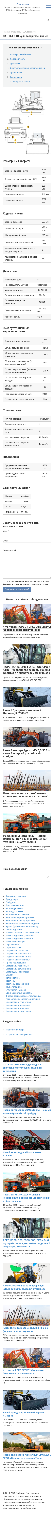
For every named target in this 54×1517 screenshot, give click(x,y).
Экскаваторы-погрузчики (18, 1011)
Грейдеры (11, 902)
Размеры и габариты (20, 54)
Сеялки (9, 975)
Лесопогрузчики (14, 929)
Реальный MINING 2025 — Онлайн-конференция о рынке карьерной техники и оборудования (25, 839)
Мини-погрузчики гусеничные (20, 935)
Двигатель (15, 63)
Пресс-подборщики (16, 962)
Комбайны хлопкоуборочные (20, 920)
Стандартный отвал (20, 81)
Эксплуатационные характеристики (27, 68)
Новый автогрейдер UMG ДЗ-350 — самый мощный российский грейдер (26, 753)
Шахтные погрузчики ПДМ (19, 993)
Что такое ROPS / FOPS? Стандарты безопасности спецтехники (27, 628)
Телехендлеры (13, 978)
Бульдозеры (12, 899)
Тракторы (10, 981)
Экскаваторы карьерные (18, 1005)
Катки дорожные (14, 911)
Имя (6, 531)
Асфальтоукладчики (16, 896)
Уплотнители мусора (16, 990)
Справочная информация (19, 1034)
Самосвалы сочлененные (18, 968)
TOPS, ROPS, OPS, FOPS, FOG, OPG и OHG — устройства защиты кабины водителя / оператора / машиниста (26, 670)
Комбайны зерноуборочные (20, 917)
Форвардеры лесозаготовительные (23, 996)
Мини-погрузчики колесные (19, 938)
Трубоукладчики (14, 987)
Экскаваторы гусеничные (18, 1002)
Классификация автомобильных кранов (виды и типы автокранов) (26, 795)
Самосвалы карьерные (17, 965)
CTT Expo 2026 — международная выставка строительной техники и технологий (22, 1067)
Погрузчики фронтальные (19, 953)
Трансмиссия (16, 72)
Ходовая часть (17, 59)
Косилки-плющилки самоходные (22, 923)
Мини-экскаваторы (15, 941)
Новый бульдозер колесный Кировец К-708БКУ (22, 711)
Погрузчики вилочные (17, 950)
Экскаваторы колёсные (18, 1008)
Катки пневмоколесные (17, 914)
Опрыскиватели (13, 944)
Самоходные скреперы (17, 972)
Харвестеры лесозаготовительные (23, 999)
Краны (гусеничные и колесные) (22, 926)
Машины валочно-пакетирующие (22, 932)
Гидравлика (16, 77)
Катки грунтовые (14, 908)
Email (6, 540)
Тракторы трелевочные (17, 984)
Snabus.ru (23, 4)
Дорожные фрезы (15, 905)
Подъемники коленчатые (18, 956)
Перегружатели (13, 947)
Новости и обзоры (15, 1029)
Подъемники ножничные (18, 959)
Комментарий (9, 550)
